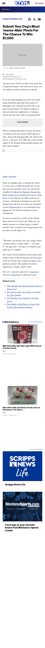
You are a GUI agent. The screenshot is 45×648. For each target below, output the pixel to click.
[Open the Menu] (4, 3)
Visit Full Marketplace (35, 322)
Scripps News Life (12, 19)
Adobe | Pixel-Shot (9, 177)
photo (5, 198)
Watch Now (38, 3)
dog (7, 83)
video (33, 260)
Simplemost (34, 271)
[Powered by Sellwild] (39, 449)
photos (35, 133)
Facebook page (15, 207)
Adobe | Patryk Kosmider (17, 68)
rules (11, 246)
